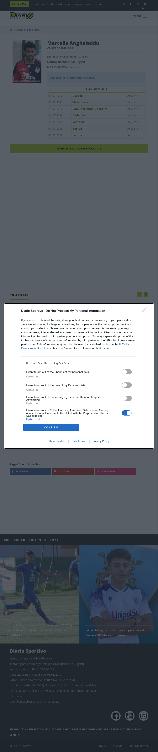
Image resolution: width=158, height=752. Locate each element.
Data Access (79, 441)
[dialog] (79, 376)
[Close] (145, 311)
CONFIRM (51, 427)
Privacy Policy (100, 441)
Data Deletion (57, 441)
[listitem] (79, 363)
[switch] (127, 371)
